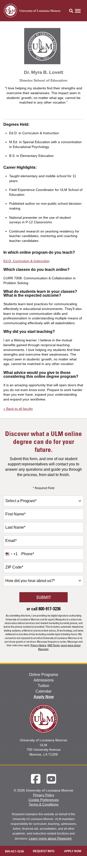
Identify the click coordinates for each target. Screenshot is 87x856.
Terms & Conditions (43, 804)
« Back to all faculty (18, 409)
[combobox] (43, 501)
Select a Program (20, 501)
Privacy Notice (38, 645)
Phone (27, 554)
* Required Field (43, 488)
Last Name (15, 527)
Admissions (44, 680)
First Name (15, 514)
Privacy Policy (43, 795)
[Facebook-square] (35, 778)
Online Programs (43, 675)
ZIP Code (14, 567)
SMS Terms (53, 645)
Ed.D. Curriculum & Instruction (26, 261)
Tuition (43, 686)
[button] (71, 10)
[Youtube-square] (51, 778)
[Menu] (78, 11)
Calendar (43, 691)
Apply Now (44, 697)
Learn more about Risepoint (50, 838)
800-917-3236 (49, 608)
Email (11, 541)
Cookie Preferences (44, 800)
